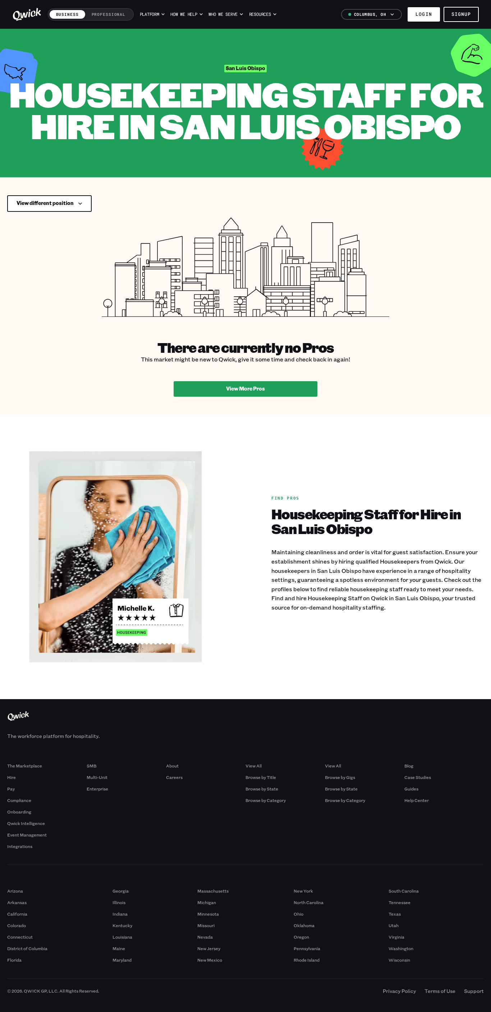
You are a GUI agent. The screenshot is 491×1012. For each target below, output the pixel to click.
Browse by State (262, 789)
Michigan (206, 902)
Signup (461, 14)
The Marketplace (24, 766)
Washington (401, 948)
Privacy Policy (399, 991)
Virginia (396, 937)
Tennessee (399, 902)
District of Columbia (27, 948)
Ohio (298, 914)
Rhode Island (307, 960)
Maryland (122, 960)
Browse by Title (261, 777)
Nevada (205, 937)
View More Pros (245, 388)
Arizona (15, 891)
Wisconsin (399, 960)
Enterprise (97, 789)
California (17, 914)
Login (424, 14)
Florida (14, 960)
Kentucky (122, 925)
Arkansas (17, 902)
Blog (408, 766)
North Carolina (308, 902)
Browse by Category (266, 800)
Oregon (301, 937)
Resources (260, 14)
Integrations (19, 846)
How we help (183, 14)
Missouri (206, 925)
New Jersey (208, 948)
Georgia (121, 891)
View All (254, 766)
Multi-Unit (97, 777)
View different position (45, 203)
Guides (411, 789)
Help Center (416, 800)
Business (67, 14)
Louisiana (122, 937)
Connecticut (20, 937)
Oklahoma (304, 925)
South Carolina (404, 891)
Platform (149, 14)
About (172, 766)
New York (303, 891)
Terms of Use (440, 991)
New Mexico (209, 960)
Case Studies (417, 777)
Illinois (119, 902)
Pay (11, 789)
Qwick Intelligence (26, 823)
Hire (11, 777)
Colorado (16, 925)
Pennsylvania (307, 948)
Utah (394, 925)
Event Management (27, 835)
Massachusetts (213, 891)
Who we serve (223, 14)
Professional (109, 14)
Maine (119, 948)
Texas (395, 914)
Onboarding (19, 812)
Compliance (19, 800)
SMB (91, 766)
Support (474, 991)
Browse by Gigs (340, 777)
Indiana (120, 914)
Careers (174, 777)
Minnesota (208, 914)
